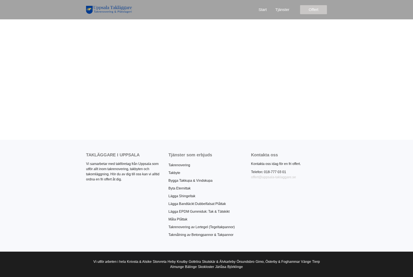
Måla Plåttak (177, 219)
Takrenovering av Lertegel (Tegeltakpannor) (201, 227)
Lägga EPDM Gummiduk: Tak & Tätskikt (199, 211)
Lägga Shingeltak (181, 196)
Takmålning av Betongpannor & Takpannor (200, 235)
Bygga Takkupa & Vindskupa (190, 180)
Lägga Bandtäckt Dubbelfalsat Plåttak (197, 204)
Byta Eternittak (179, 188)
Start (263, 10)
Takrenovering (179, 165)
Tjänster (282, 10)
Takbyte (174, 173)
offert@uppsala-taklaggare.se (273, 177)
